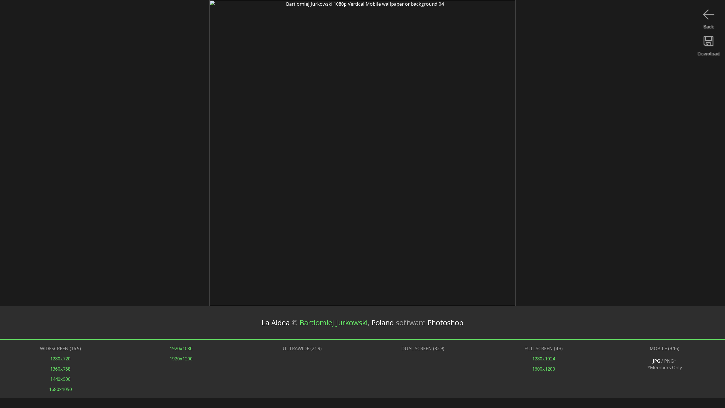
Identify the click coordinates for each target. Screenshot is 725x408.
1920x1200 (181, 358)
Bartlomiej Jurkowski (334, 323)
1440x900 (60, 379)
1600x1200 (543, 369)
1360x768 (60, 369)
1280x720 (60, 358)
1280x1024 (543, 358)
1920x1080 (181, 348)
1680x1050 (60, 389)
